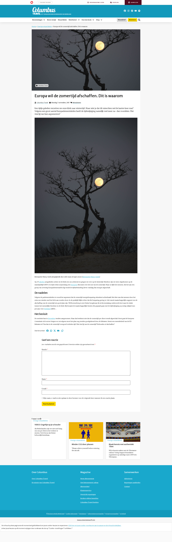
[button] (133, 2)
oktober (42, 282)
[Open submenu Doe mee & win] (93, 20)
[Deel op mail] (58, 331)
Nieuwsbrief (122, 20)
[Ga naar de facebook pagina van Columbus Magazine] (125, 11)
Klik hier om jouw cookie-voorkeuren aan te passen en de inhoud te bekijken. (94, 525)
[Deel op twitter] (55, 331)
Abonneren (132, 20)
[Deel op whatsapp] (51, 331)
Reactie (45, 349)
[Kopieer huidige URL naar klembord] (62, 331)
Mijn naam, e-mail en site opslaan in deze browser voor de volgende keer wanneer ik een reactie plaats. (79, 398)
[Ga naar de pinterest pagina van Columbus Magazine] (132, 11)
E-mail (44, 388)
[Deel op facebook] (47, 331)
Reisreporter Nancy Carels (91, 277)
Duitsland (47, 309)
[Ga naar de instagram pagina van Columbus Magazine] (128, 11)
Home (34, 26)
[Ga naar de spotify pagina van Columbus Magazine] (139, 11)
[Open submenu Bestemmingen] (44, 20)
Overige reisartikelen (44, 26)
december (51, 318)
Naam (44, 379)
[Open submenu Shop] (101, 20)
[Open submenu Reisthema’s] (79, 20)
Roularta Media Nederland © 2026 (86, 520)
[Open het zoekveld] (139, 20)
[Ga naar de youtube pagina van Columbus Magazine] (136, 11)
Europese (74, 285)
